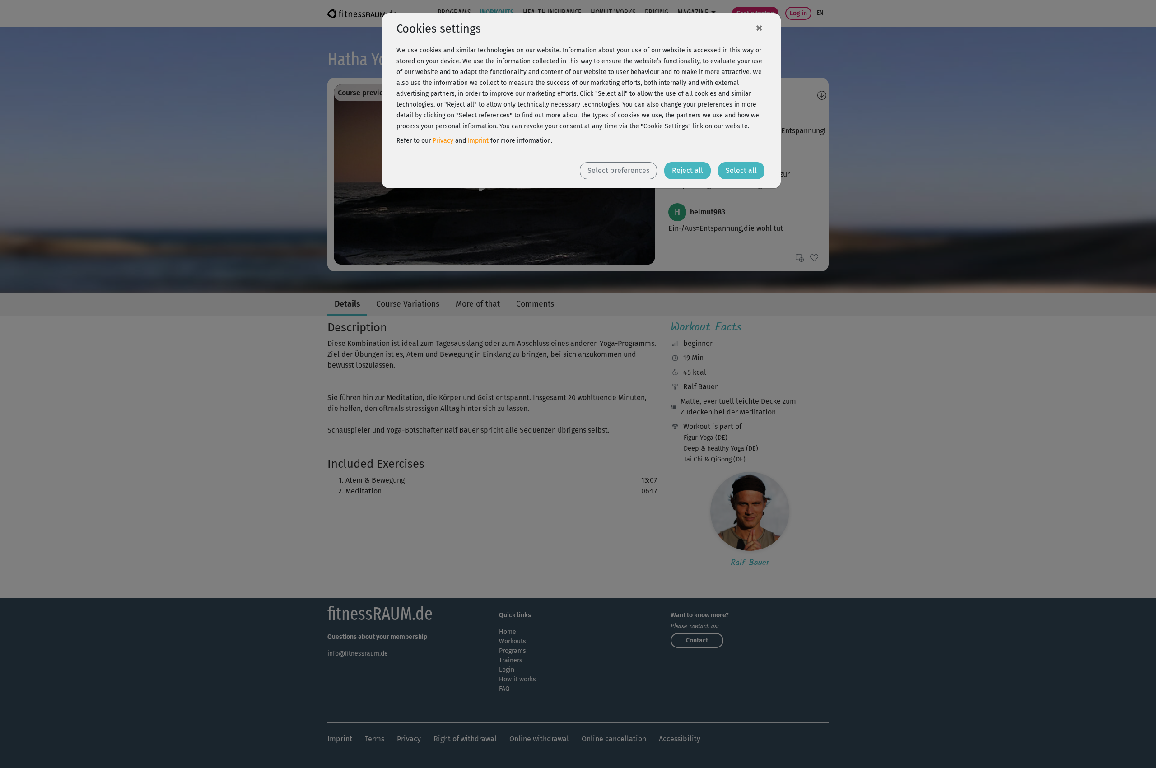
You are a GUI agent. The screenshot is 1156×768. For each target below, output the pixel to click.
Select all (741, 170)
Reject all (687, 170)
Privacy (443, 140)
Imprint (478, 140)
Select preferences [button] (618, 170)
